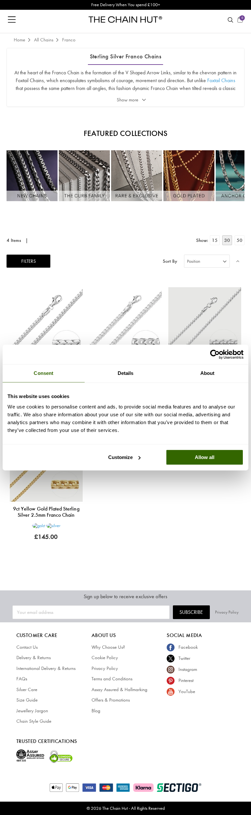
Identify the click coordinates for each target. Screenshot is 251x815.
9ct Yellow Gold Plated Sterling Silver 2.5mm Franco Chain (46, 512)
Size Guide (27, 700)
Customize (120, 457)
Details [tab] (126, 373)
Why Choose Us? (108, 647)
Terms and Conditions (112, 679)
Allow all (204, 457)
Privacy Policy (227, 612)
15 (215, 240)
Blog (96, 711)
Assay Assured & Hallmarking (119, 689)
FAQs (21, 679)
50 (240, 240)
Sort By (170, 261)
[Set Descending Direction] (237, 261)
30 (227, 240)
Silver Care (26, 689)
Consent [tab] (43, 373)
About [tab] (207, 373)
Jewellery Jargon (32, 711)
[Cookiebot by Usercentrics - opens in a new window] (214, 354)
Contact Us (27, 647)
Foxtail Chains (221, 80)
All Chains (44, 40)
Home (20, 40)
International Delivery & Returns (45, 668)
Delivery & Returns (33, 657)
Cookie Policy (105, 657)
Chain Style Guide (33, 721)
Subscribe (191, 612)
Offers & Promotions (111, 700)
